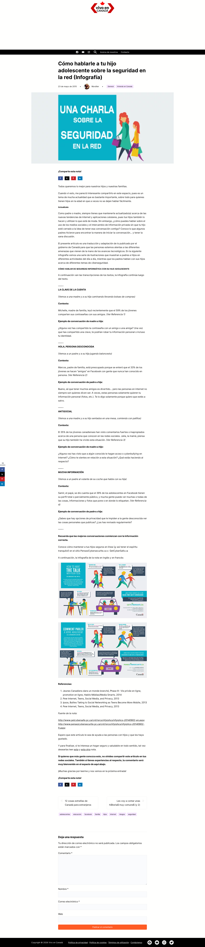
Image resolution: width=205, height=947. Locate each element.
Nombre (63, 889)
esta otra (85, 749)
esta (76, 749)
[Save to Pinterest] (73, 178)
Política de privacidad (78, 942)
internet (113, 814)
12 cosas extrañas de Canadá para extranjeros (78, 802)
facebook (88, 814)
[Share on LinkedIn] (80, 178)
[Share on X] (67, 178)
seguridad (132, 814)
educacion (77, 814)
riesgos (122, 814)
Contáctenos (136, 942)
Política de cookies (98, 942)
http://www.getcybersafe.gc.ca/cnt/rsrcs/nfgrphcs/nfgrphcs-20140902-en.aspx (101, 720)
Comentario (65, 853)
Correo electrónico (69, 901)
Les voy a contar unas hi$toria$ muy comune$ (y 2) (124, 802)
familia (97, 814)
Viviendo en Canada (124, 86)
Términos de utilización (118, 942)
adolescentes (65, 814)
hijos (105, 814)
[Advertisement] (102, 31)
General (111, 86)
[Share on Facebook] (60, 178)
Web (60, 914)
